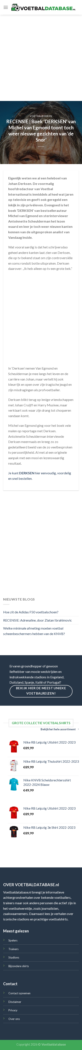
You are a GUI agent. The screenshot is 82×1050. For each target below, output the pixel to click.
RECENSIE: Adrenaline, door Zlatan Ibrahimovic (37, 620)
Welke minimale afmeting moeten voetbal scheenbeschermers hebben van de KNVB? (34, 631)
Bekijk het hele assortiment (58, 729)
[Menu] (5, 7)
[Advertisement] (41, 58)
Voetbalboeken (41, 116)
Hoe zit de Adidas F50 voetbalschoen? (30, 612)
